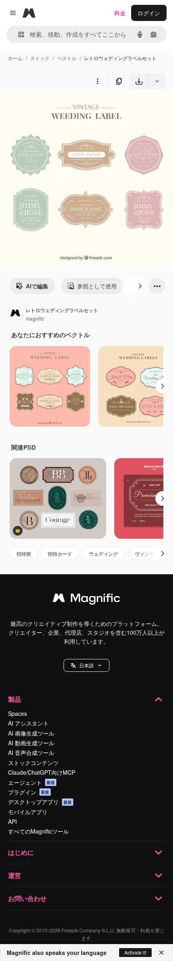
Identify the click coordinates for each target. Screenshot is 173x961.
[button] (86, 665)
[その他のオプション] (97, 81)
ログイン (149, 13)
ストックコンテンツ (33, 763)
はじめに (21, 852)
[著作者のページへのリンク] (15, 314)
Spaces (17, 713)
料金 (120, 13)
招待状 (23, 553)
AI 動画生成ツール (31, 743)
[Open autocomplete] (18, 34)
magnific (35, 318)
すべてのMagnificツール (38, 831)
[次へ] (140, 286)
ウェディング (103, 553)
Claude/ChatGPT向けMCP (41, 772)
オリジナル (55, 108)
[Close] (161, 952)
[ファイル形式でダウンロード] (157, 81)
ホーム (15, 57)
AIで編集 (37, 286)
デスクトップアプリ (40, 802)
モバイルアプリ (27, 812)
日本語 (86, 665)
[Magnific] (86, 600)
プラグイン (28, 792)
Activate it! (135, 952)
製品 (14, 699)
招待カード (60, 553)
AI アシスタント (28, 723)
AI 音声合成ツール (31, 752)
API (12, 821)
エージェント (31, 782)
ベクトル (66, 57)
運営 (14, 875)
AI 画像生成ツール (31, 733)
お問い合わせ (27, 898)
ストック (39, 57)
